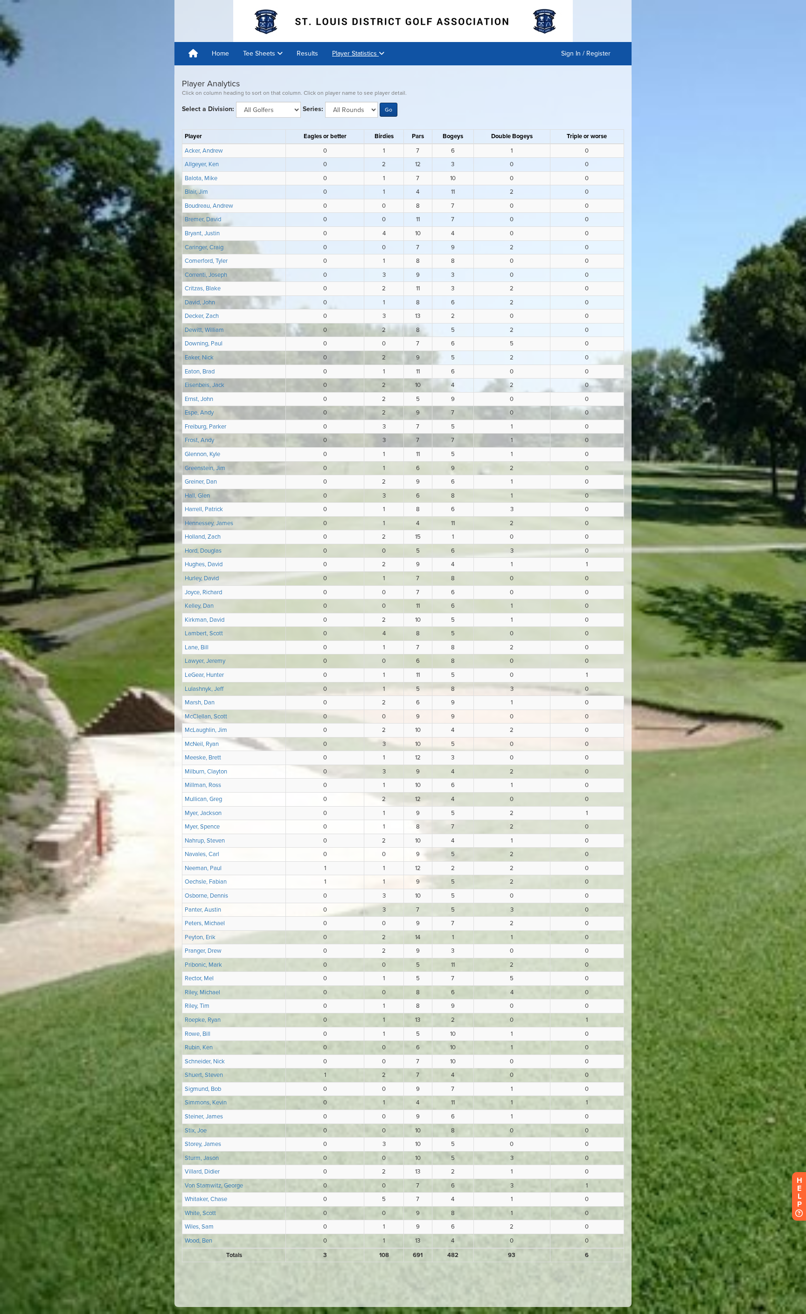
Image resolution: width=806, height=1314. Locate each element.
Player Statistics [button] (355, 53)
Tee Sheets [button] (260, 53)
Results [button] (307, 53)
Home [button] (220, 53)
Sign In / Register (586, 53)
